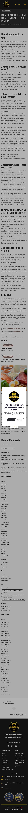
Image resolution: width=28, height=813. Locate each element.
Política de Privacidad (16, 415)
